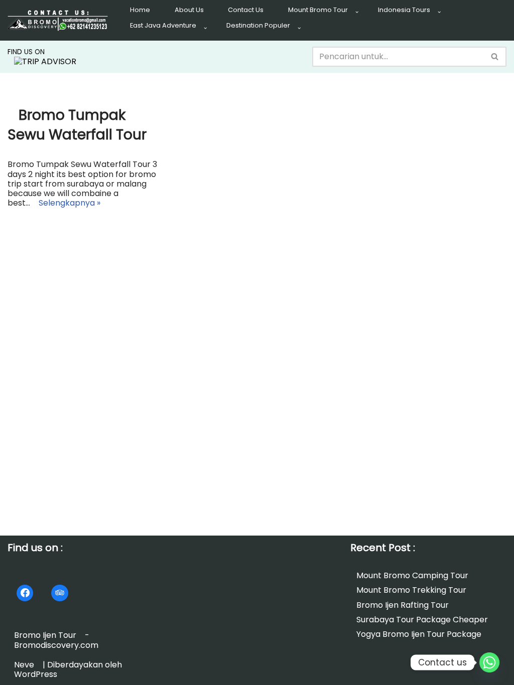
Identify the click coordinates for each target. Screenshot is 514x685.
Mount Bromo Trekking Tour (411, 590)
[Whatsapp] (489, 662)
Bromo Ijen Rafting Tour (402, 604)
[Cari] (495, 57)
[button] (356, 12)
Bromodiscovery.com (56, 644)
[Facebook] (25, 593)
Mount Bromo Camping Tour (412, 575)
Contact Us (246, 10)
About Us (189, 10)
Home (140, 10)
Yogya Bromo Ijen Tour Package (418, 634)
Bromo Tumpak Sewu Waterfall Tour (77, 124)
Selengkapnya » (66, 206)
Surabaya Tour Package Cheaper (422, 619)
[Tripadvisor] (59, 593)
